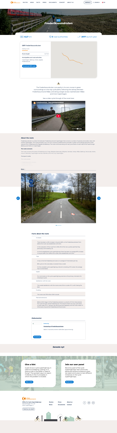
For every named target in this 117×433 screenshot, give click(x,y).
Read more (69, 382)
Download (37, 337)
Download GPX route (29, 66)
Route (51, 402)
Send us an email (28, 409)
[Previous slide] (18, 198)
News (50, 404)
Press (59, 402)
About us (69, 402)
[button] (56, 225)
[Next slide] (99, 198)
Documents (61, 404)
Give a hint (29, 382)
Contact (69, 404)
